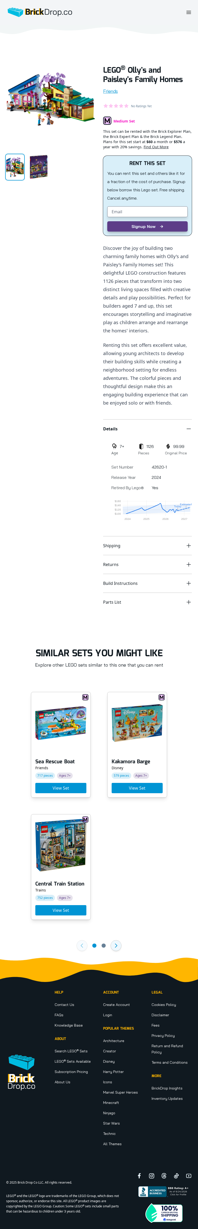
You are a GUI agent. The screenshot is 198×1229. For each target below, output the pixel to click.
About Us (62, 1082)
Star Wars (111, 1123)
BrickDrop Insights (167, 1088)
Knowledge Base (69, 1025)
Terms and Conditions (170, 1062)
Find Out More (156, 146)
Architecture (113, 1040)
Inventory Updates (167, 1098)
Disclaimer (160, 1015)
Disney (109, 1061)
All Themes (112, 1144)
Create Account (116, 1004)
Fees (156, 1025)
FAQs (59, 1015)
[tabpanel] (50, 99)
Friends (110, 91)
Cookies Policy (164, 1004)
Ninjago (109, 1113)
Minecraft (111, 1102)
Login (107, 1015)
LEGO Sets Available (73, 1061)
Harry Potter (113, 1071)
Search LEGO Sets (71, 1051)
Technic (109, 1133)
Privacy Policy (163, 1035)
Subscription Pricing (71, 1071)
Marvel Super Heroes (120, 1092)
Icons (107, 1082)
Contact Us (64, 1004)
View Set (61, 788)
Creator (109, 1051)
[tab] (15, 167)
